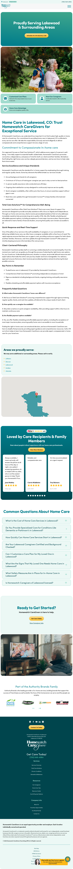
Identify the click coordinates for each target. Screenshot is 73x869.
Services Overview (36, 765)
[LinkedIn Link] (40, 722)
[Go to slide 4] (35, 495)
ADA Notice (36, 851)
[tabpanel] (10, 702)
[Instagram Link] (43, 722)
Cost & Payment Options (36, 794)
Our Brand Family (36, 810)
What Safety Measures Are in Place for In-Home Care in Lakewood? (33, 574)
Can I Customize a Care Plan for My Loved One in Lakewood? (30, 555)
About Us (36, 804)
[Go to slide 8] (44, 495)
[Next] (40, 708)
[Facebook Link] (33, 722)
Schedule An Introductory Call (36, 35)
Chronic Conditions (36, 771)
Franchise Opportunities (36, 807)
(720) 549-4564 (67, 1)
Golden (8, 368)
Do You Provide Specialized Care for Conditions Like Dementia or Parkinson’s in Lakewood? (31, 529)
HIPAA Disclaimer (36, 853)
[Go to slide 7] (42, 495)
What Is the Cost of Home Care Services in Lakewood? (32, 520)
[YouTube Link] (36, 722)
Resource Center (36, 791)
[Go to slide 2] (30, 495)
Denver (8, 362)
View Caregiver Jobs (36, 623)
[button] (52, 866)
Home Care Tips (36, 788)
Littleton (8, 359)
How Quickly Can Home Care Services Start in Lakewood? (34, 537)
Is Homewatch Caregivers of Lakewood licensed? (29, 582)
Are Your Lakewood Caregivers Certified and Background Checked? (33, 545)
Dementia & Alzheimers (36, 774)
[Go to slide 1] (28, 495)
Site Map (36, 848)
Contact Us (36, 814)
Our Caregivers (36, 785)
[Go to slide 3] (33, 495)
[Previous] (33, 708)
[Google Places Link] (30, 722)
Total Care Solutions (36, 768)
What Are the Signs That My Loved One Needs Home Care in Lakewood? (35, 565)
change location (13, 1)
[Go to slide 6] (40, 495)
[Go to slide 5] (37, 495)
